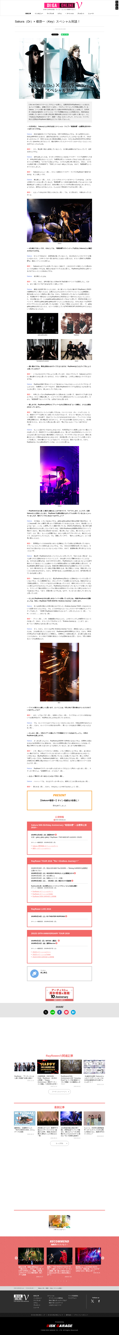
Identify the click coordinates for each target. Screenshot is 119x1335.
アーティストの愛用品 (56, 1298)
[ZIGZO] (76, 349)
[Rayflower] (76, 323)
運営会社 (68, 1315)
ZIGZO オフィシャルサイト (42, 952)
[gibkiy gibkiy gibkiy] (42, 323)
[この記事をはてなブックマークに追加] (73, 1013)
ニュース (91, 13)
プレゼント (80, 13)
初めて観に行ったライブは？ (58, 1300)
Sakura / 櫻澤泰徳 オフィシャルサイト (45, 846)
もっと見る (59, 1143)
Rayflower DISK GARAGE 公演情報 (44, 896)
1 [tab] (52, 1281)
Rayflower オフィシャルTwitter (43, 894)
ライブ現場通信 (73, 1295)
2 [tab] (55, 1281)
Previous (16, 1258)
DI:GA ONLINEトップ (38, 1315)
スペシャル (70, 13)
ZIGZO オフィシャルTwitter (42, 954)
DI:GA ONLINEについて (55, 1315)
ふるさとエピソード (55, 1305)
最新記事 (28, 13)
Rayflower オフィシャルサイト (43, 891)
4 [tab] (61, 1281)
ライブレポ (50, 13)
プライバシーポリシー (81, 1315)
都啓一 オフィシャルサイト (42, 848)
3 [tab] (58, 1281)
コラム (60, 13)
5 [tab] (64, 1281)
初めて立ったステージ (56, 1302)
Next (103, 1258)
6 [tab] (66, 1281)
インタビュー (39, 13)
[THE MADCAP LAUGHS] (42, 349)
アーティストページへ (59, 1091)
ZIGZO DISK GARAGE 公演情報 (43, 957)
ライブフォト (72, 1298)
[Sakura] (59, 220)
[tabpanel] (31, 1263)
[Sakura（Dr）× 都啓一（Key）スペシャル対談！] (59, 68)
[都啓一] (59, 672)
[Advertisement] (59, 1034)
